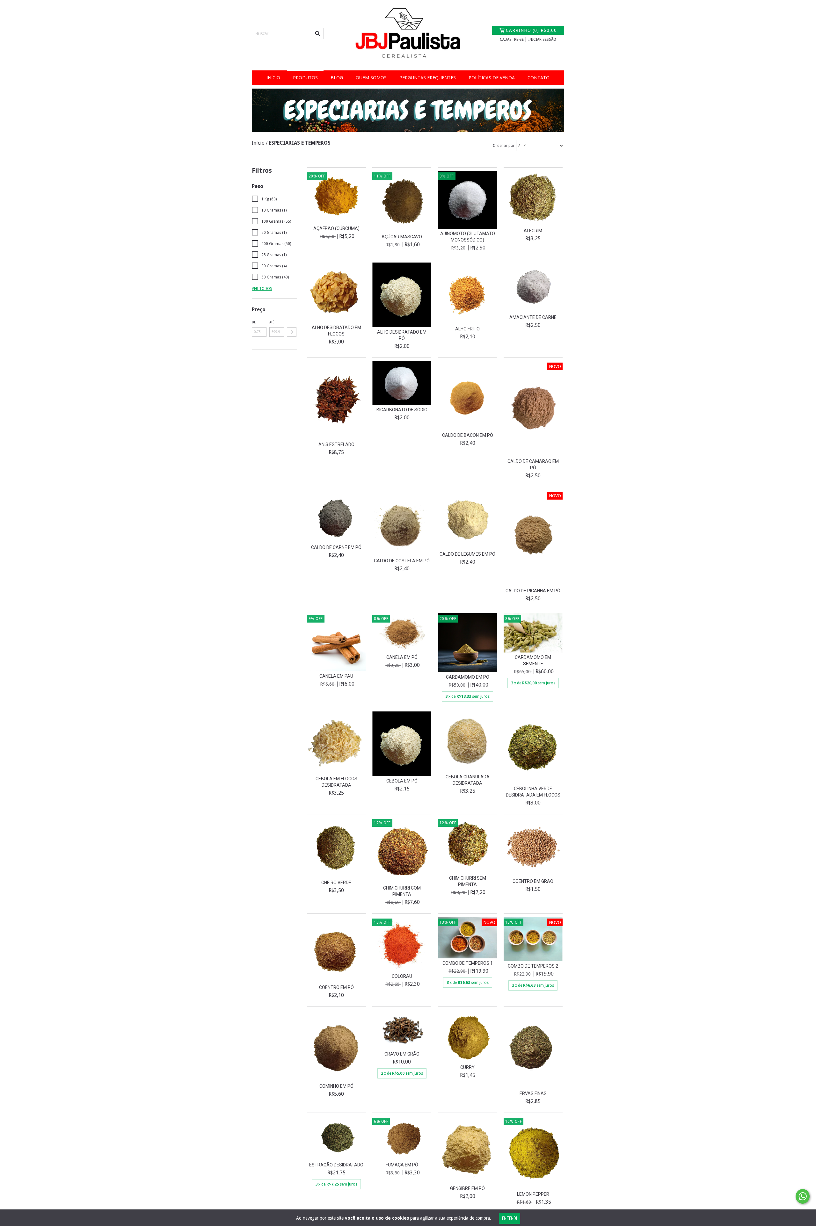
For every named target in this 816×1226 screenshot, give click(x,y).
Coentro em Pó (336, 987)
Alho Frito (467, 328)
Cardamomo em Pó (467, 677)
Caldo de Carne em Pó (336, 547)
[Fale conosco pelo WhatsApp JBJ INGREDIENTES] (803, 1196)
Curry (467, 1067)
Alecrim (533, 230)
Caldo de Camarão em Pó (533, 464)
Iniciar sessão (542, 39)
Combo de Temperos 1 (467, 963)
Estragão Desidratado (336, 1164)
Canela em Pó (402, 657)
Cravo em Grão (401, 1054)
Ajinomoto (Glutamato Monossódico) (467, 236)
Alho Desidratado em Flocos (336, 330)
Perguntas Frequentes (427, 78)
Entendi (509, 1218)
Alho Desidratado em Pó (401, 335)
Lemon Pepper (533, 1194)
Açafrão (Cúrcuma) (336, 228)
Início (273, 78)
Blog (337, 78)
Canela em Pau (336, 676)
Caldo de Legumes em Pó (467, 554)
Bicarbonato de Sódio (401, 409)
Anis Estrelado (336, 444)
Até (271, 322)
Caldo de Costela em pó (402, 560)
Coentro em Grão (533, 881)
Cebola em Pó (402, 780)
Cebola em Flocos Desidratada (336, 782)
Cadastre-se (512, 39)
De (254, 322)
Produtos (305, 78)
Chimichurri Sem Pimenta (467, 881)
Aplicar (291, 332)
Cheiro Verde (336, 882)
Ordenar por (504, 145)
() (531, 30)
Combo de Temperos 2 (533, 966)
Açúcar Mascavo (402, 236)
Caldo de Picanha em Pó (533, 590)
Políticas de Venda (492, 78)
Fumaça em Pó (402, 1164)
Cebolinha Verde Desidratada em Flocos (533, 791)
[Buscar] (317, 33)
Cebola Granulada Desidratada (468, 780)
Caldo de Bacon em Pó (467, 435)
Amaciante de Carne (533, 317)
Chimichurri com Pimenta (402, 891)
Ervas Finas (533, 1093)
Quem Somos (371, 78)
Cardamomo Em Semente (533, 660)
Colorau (402, 976)
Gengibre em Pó (467, 1188)
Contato (539, 78)
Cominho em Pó (336, 1086)
